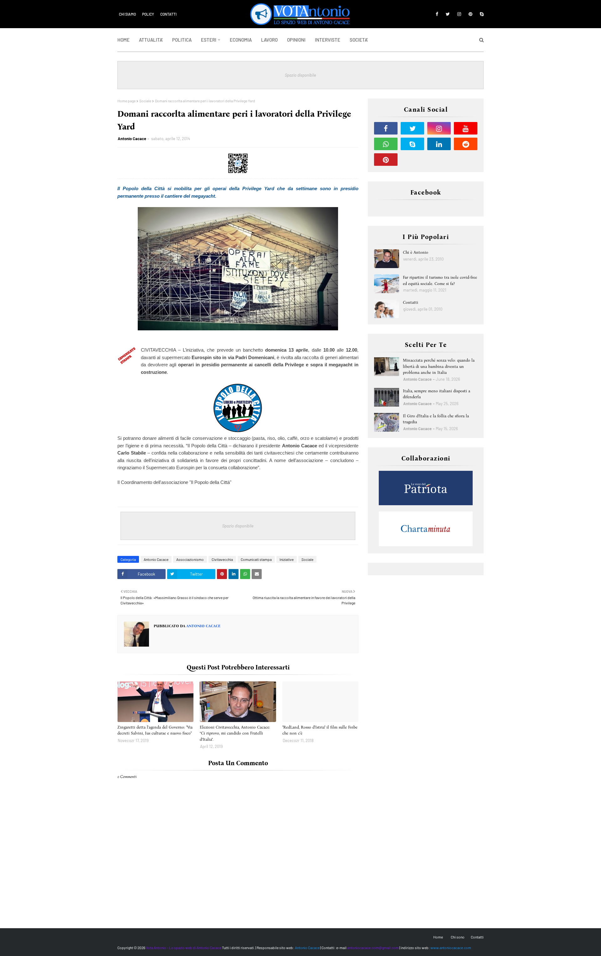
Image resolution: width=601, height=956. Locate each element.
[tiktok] (412, 159)
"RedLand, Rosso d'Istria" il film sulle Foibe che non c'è (319, 730)
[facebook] (437, 14)
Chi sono (458, 937)
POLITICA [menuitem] (182, 40)
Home (438, 937)
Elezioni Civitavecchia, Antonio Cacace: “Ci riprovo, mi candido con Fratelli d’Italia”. (235, 733)
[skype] (481, 14)
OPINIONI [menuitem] (296, 40)
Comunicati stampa (256, 559)
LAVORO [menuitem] (269, 40)
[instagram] (459, 14)
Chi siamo (127, 14)
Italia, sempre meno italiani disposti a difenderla (436, 394)
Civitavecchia (222, 559)
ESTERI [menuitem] (208, 40)
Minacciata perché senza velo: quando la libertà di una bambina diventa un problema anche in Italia (439, 366)
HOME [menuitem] (123, 40)
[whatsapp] (386, 144)
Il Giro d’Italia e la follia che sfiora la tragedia (436, 419)
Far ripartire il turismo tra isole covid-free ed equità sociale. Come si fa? (440, 280)
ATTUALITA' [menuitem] (151, 40)
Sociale (145, 101)
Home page (126, 101)
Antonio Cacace (132, 138)
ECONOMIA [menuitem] (241, 40)
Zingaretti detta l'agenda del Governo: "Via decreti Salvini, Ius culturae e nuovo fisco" (155, 730)
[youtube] (465, 128)
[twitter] (448, 14)
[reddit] (465, 144)
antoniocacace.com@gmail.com (373, 947)
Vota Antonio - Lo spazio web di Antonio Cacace (183, 947)
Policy (148, 14)
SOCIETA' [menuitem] (359, 40)
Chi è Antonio (415, 252)
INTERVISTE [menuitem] (327, 40)
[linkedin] (439, 144)
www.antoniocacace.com (450, 947)
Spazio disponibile (300, 75)
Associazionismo (190, 559)
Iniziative (287, 559)
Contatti (168, 14)
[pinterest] (470, 14)
